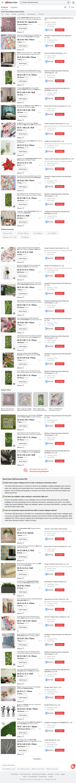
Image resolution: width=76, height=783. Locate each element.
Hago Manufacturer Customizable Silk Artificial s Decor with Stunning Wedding (29, 416)
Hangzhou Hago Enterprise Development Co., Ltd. (57, 36)
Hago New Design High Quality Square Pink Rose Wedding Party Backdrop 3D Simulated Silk (29, 176)
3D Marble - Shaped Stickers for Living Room (29, 212)
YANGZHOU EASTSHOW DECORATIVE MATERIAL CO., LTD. (56, 89)
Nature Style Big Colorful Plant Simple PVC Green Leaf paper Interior (29, 451)
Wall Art (5, 233)
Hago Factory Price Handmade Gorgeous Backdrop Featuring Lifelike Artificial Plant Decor (28, 634)
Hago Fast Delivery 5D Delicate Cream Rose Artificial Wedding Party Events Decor (29, 283)
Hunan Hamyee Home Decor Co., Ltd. (56, 124)
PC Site (57, 774)
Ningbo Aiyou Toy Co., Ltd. (52, 687)
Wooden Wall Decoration (23, 237)
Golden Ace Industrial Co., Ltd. (54, 141)
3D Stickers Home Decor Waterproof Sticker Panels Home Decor (29, 123)
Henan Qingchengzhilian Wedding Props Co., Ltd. (59, 19)
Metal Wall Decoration (31, 14)
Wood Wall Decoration (9, 769)
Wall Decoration (7, 237)
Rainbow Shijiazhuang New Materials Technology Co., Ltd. (56, 72)
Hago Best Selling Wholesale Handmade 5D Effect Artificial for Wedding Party (29, 35)
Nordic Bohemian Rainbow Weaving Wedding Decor (29, 599)
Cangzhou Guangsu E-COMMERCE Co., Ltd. (58, 722)
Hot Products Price (25, 774)
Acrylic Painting (21, 14)
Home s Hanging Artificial (28, 529)
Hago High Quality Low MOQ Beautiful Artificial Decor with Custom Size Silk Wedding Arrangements (29, 318)
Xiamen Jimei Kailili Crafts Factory (55, 529)
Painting (7, 14)
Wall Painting (40, 14)
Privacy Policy (43, 776)
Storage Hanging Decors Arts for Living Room (29, 141)
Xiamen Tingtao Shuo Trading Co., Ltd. (57, 617)
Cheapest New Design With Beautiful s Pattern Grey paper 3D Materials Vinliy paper (29, 88)
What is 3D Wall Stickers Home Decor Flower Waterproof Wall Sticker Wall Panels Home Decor (56, 409)
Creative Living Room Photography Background (29, 687)
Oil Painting (13, 14)
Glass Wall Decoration (23, 769)
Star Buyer (50, 774)
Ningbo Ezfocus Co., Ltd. (52, 705)
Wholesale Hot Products (39, 774)
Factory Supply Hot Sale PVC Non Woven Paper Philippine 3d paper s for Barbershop (29, 248)
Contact (50, 776)
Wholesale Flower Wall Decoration (53, 233)
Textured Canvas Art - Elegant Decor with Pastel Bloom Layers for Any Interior (28, 53)
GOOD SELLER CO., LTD (52, 740)
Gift (2, 14)
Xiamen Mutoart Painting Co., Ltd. (55, 53)
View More (37, 759)
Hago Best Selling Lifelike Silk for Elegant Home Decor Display (28, 354)
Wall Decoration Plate (18, 233)
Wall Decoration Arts (52, 769)
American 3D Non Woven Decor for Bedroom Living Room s (29, 106)
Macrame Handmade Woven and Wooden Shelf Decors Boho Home (28, 266)
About (25, 776)
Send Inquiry (23, 28)
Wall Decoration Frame (38, 769)
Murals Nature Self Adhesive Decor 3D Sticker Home (29, 564)
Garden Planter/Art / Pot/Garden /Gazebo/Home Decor (28, 581)
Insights (63, 774)
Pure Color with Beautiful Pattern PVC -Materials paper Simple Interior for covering (28, 670)
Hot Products (14, 774)
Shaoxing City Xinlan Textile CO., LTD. (56, 599)
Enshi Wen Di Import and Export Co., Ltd (57, 106)
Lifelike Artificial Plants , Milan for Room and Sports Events (29, 722)
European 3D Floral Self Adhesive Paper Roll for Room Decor (29, 546)
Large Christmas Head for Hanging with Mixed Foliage (29, 159)
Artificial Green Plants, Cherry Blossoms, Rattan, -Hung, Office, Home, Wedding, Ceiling (29, 617)
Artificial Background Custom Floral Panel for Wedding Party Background (29, 18)
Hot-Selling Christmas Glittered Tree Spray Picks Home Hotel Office (29, 740)
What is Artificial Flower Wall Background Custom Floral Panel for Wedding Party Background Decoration (8, 409)
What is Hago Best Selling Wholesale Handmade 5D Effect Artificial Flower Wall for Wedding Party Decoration (24, 409)
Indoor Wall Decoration (34, 233)
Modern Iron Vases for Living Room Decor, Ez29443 (29, 705)
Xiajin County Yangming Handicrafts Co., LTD (59, 159)
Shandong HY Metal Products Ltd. (55, 582)
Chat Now (50, 30)
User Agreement (32, 776)
